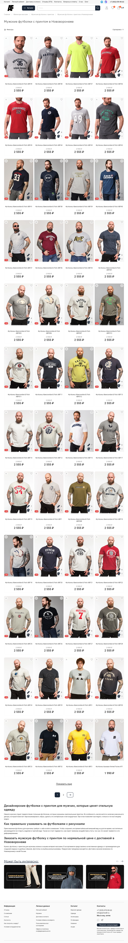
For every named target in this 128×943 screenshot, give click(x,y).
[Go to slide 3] (28, 76)
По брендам (74, 920)
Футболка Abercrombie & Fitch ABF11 (48, 395)
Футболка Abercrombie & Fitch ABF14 (18, 458)
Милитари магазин (21, 14)
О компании (8, 913)
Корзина (39, 913)
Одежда (73, 913)
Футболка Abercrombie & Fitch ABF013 (109, 332)
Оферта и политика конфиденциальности (43, 930)
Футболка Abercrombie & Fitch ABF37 (18, 268)
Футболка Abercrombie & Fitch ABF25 (18, 644)
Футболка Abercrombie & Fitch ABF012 (79, 396)
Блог (86, 2)
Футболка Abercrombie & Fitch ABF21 (79, 583)
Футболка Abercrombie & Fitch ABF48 (48, 84)
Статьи (6, 917)
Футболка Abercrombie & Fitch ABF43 (79, 145)
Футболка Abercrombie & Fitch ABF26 (48, 644)
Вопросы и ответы (70, 2)
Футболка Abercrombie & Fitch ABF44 (48, 145)
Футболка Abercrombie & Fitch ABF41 (18, 207)
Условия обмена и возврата (45, 920)
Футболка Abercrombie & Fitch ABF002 (19, 332)
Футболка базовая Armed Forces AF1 (109, 767)
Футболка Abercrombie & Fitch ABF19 (18, 519)
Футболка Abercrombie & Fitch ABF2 (79, 705)
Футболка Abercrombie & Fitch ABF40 (109, 207)
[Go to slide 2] (18, 76)
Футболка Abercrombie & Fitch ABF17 (109, 458)
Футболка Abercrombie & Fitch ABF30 (109, 705)
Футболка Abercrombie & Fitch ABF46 (109, 84)
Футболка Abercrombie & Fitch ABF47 (79, 84)
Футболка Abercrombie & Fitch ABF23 (18, 767)
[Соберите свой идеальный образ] (6, 38)
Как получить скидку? (11, 923)
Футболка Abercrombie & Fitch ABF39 (79, 207)
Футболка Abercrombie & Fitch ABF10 (109, 519)
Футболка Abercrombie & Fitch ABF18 (18, 583)
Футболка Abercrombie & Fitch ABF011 (19, 396)
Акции (73, 927)
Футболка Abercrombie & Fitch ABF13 (109, 395)
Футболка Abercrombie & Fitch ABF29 (48, 705)
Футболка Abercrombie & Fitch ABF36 (48, 268)
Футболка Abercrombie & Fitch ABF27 (79, 644)
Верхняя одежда (76, 910)
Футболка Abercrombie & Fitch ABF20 (48, 583)
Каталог (7, 2)
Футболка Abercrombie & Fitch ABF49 (18, 84)
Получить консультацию (108, 925)
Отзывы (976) (47, 2)
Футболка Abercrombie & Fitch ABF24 (18, 705)
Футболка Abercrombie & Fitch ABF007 (79, 332)
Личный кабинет (18, 2)
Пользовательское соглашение (42, 924)
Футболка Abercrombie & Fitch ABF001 (109, 269)
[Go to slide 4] (59, 76)
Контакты (58, 2)
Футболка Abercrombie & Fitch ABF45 (18, 145)
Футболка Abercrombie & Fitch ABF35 (79, 268)
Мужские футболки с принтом (42, 14)
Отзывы (6, 910)
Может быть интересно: (21, 861)
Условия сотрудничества (12, 927)
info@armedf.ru (103, 913)
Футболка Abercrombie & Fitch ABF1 (49, 519)
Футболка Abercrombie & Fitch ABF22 (109, 583)
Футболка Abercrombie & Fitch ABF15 (79, 458)
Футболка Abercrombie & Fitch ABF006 (49, 332)
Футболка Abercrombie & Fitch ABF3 (79, 767)
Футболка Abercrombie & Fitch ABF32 (48, 767)
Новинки (73, 923)
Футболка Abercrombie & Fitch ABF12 (48, 458)
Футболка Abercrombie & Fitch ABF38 (48, 207)
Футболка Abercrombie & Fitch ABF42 (109, 145)
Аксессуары (75, 917)
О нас (81, 2)
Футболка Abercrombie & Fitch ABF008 (79, 520)
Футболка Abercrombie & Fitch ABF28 (109, 644)
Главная (7, 14)
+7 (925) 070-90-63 (104, 910)
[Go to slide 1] (9, 76)
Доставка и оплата (33, 2)
